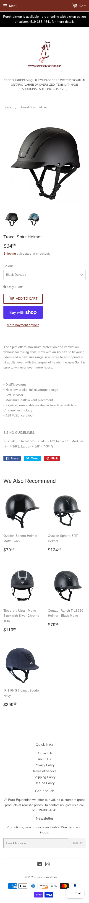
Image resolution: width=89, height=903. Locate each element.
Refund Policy (45, 783)
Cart (82, 6)
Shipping (9, 253)
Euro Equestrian (46, 877)
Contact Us (44, 753)
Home (7, 107)
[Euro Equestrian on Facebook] (39, 865)
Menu (13, 6)
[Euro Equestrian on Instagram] (47, 865)
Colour (8, 266)
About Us (44, 759)
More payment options (23, 325)
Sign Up (77, 843)
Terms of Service (44, 771)
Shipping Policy (44, 777)
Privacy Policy (45, 765)
